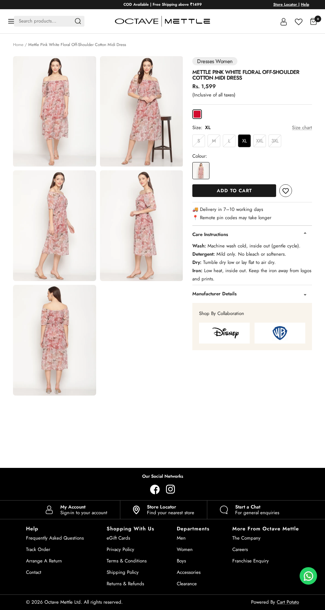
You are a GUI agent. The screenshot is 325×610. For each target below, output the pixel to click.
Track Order (38, 549)
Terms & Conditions (127, 560)
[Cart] (313, 21)
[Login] (284, 21)
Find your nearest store (170, 509)
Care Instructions (210, 234)
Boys (181, 560)
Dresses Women (214, 61)
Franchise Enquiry (250, 560)
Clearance (187, 583)
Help (305, 4)
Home (18, 45)
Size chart (302, 127)
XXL (259, 140)
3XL (275, 140)
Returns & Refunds (125, 583)
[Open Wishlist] (298, 21)
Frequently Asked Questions (55, 538)
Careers (240, 549)
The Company (246, 538)
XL (244, 140)
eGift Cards (118, 538)
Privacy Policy (120, 549)
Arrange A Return (44, 560)
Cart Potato (288, 602)
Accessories (189, 572)
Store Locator (285, 4)
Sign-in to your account (83, 509)
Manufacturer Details (214, 293)
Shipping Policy (123, 572)
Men (181, 538)
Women (185, 549)
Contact (33, 572)
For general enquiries (257, 509)
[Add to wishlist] (285, 190)
